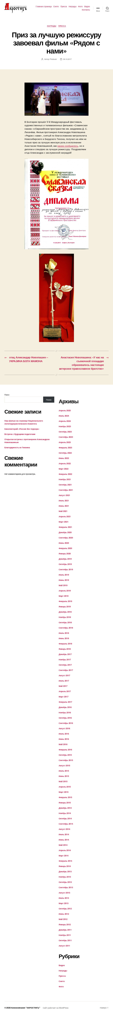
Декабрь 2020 (65, 532)
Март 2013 (63, 903)
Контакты (86, 10)
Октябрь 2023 (65, 431)
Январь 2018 (65, 648)
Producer (53, 59)
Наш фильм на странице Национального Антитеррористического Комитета (23, 422)
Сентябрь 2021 (66, 490)
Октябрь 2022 (65, 452)
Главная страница (44, 6)
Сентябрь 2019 (66, 569)
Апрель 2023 (65, 442)
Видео (87, 6)
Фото (80, 6)
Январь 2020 (65, 553)
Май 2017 (63, 686)
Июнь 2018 (64, 638)
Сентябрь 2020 (66, 537)
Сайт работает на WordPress (55, 1007)
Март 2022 (63, 468)
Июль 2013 (64, 898)
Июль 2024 (64, 415)
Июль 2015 (64, 770)
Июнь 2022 (64, 458)
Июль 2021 (64, 500)
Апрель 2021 (65, 516)
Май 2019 (63, 585)
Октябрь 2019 (65, 564)
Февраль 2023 (65, 447)
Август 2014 (64, 829)
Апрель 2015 (65, 786)
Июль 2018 (64, 633)
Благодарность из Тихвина (17, 447)
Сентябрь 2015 (66, 760)
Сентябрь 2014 (66, 823)
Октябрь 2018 (65, 622)
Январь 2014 (65, 866)
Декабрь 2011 (65, 929)
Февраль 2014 (65, 860)
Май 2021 (63, 511)
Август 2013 (64, 892)
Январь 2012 (65, 924)
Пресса (63, 6)
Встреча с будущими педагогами (19, 434)
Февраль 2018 (65, 643)
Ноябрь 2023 (65, 426)
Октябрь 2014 (65, 818)
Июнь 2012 (64, 913)
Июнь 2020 (64, 542)
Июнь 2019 (64, 580)
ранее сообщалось (67, 145)
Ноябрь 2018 (65, 617)
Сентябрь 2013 (66, 887)
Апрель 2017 (65, 691)
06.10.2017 (67, 59)
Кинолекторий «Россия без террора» (21, 428)
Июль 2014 (64, 834)
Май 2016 (63, 744)
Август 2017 (64, 675)
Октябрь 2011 (65, 940)
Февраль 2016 (65, 749)
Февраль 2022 (65, 474)
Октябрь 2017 (65, 664)
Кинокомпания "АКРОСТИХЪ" (25, 1007)
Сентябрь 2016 (66, 723)
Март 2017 (63, 696)
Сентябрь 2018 (66, 627)
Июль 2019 (64, 574)
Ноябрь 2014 (65, 813)
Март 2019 (63, 595)
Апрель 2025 (65, 410)
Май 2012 (63, 919)
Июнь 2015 (64, 776)
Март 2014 (63, 855)
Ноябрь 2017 (65, 659)
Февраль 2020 (65, 548)
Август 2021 (64, 495)
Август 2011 (64, 945)
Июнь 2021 (64, 505)
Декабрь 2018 (65, 611)
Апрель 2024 (65, 421)
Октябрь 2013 (65, 882)
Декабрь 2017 (65, 654)
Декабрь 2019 (65, 558)
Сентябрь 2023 (66, 437)
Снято (56, 6)
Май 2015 (63, 781)
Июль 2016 (64, 733)
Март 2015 (63, 792)
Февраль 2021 (65, 527)
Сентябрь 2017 (66, 670)
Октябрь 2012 (65, 908)
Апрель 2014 (65, 850)
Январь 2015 (65, 802)
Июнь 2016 (64, 739)
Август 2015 (64, 765)
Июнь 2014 (64, 839)
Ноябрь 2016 (65, 712)
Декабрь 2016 (65, 707)
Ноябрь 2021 (65, 479)
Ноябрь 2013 (65, 876)
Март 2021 (63, 521)
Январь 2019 (65, 606)
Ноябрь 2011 (65, 935)
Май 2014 (63, 845)
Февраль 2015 (65, 797)
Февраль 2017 (65, 701)
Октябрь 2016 (65, 717)
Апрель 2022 (65, 463)
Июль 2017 (64, 680)
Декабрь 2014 (65, 807)
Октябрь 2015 (65, 754)
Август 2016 (64, 728)
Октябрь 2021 (65, 484)
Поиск (6, 394)
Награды (72, 6)
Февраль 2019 (65, 601)
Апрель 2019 (65, 590)
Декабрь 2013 (65, 871)
